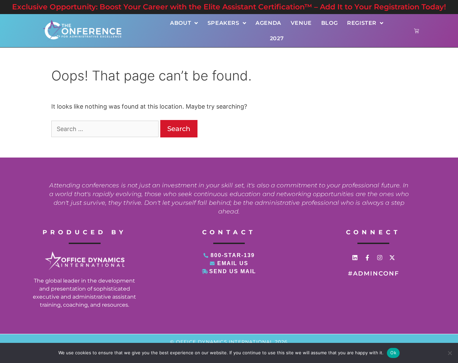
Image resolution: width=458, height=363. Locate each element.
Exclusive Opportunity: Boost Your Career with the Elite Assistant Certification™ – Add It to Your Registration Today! (229, 6)
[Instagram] (380, 257)
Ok (393, 352)
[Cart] (416, 30)
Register (362, 23)
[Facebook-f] (367, 257)
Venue (301, 23)
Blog (329, 23)
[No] (449, 353)
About (180, 23)
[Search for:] (105, 128)
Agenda (268, 23)
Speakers (223, 23)
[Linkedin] (355, 257)
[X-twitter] (392, 257)
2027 (277, 38)
